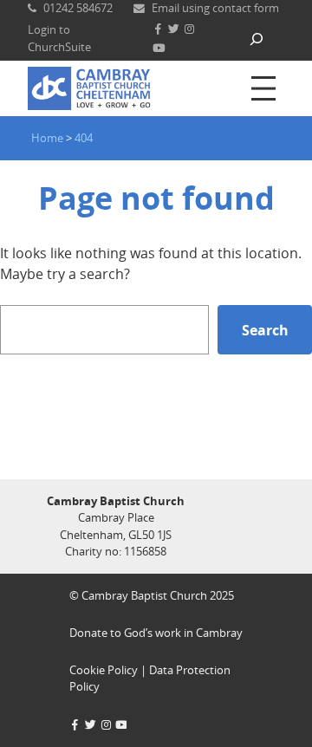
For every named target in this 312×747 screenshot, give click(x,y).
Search (265, 330)
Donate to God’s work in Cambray (156, 632)
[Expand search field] (257, 38)
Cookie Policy (103, 670)
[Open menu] (263, 88)
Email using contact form (215, 8)
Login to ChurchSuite (59, 38)
